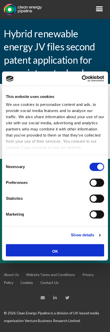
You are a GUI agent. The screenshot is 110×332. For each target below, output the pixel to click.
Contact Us (49, 282)
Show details (82, 235)
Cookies (26, 282)
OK (55, 251)
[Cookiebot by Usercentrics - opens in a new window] (81, 78)
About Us (11, 274)
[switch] (97, 183)
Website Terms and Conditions (50, 274)
